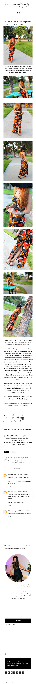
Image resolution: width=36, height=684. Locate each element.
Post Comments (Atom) (18, 548)
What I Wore (21, 462)
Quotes (18, 461)
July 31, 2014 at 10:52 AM (21, 492)
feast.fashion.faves (19, 502)
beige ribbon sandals (11, 366)
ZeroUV (25, 442)
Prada (6, 442)
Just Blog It (11, 682)
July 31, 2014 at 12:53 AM (21, 474)
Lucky (12, 461)
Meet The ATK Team (18, 598)
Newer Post (7, 545)
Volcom (16, 436)
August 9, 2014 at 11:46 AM (21, 511)
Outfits (15, 461)
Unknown (10, 474)
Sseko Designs (12, 66)
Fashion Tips (7, 461)
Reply (9, 486)
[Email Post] (6, 459)
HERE (25, 386)
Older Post (29, 545)
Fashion (28, 459)
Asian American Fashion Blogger (18, 459)
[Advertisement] (16, 639)
